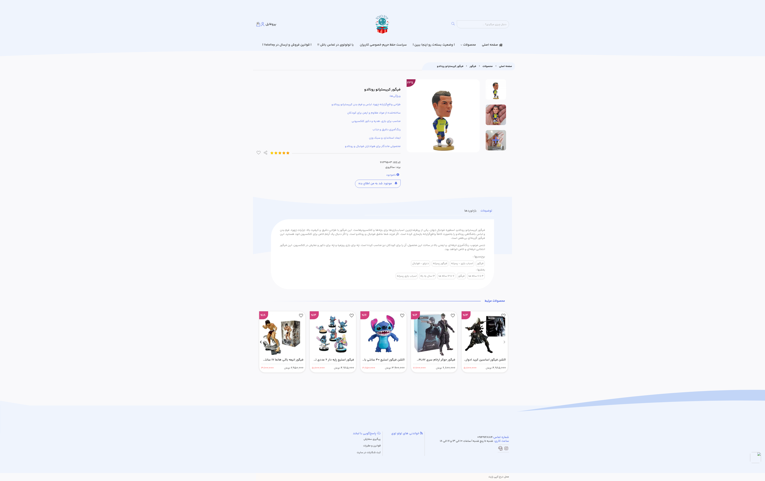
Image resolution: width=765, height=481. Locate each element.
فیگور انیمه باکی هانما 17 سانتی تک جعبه (283, 360)
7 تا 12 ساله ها (446, 276)
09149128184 (485, 437)
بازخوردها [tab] (470, 211)
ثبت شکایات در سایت (369, 453)
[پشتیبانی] (500, 449)
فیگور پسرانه (440, 263)
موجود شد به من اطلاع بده (375, 183)
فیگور (473, 66)
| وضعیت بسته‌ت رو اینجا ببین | (434, 44)
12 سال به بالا (427, 276)
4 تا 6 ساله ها (476, 276)
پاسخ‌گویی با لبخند (365, 433)
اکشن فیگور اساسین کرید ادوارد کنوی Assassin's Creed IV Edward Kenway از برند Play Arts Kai (485, 360)
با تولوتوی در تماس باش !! (335, 44)
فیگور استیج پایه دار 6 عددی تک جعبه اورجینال (333, 360)
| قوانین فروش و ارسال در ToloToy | (286, 44)
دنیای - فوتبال (420, 263)
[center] (453, 24)
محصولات (469, 44)
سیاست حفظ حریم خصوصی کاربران (383, 44)
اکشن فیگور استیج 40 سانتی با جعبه (384, 360)
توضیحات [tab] (486, 211)
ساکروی (390, 167)
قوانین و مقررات (372, 446)
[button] (504, 342)
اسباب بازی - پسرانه (462, 263)
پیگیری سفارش (372, 439)
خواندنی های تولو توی (405, 433)
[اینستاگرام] (506, 449)
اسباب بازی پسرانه (407, 276)
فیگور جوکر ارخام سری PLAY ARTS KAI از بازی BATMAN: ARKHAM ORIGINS (437, 360)
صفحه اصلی (490, 44)
